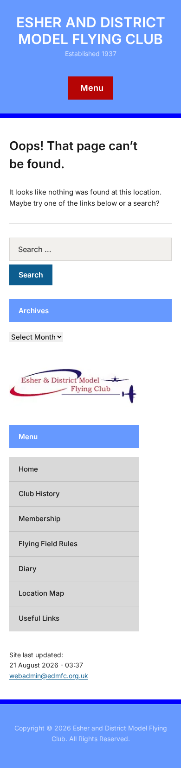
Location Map (41, 593)
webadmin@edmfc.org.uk (48, 676)
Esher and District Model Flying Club (90, 30)
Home (28, 469)
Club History (39, 493)
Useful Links (39, 618)
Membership (39, 518)
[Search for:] (90, 249)
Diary (28, 568)
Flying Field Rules (48, 543)
